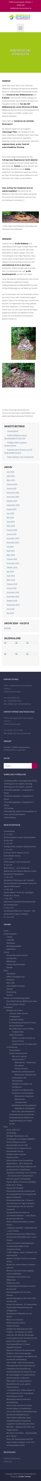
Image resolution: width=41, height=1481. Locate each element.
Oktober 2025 (12, 501)
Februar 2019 (12, 584)
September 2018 (13, 605)
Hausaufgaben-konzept (15, 986)
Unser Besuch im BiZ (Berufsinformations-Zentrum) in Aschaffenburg (18, 1399)
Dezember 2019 (13, 563)
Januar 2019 (11, 588)
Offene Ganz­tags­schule (15, 977)
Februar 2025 (12, 530)
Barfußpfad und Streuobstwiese (24, 1105)
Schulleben (8, 1007)
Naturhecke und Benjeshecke (23, 1072)
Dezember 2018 (13, 592)
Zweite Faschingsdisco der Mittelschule (21, 1356)
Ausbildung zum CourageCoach (24, 1044)
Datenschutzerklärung (12, 1458)
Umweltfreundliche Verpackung (18, 1421)
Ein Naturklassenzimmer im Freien (22, 1023)
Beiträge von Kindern (14, 1010)
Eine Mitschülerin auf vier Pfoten (21, 1029)
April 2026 (11, 476)
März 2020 (11, 555)
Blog (5, 1127)
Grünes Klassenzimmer (18, 1053)
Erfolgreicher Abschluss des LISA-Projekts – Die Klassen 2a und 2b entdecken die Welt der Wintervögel (20, 1332)
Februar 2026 (12, 484)
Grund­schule (11, 958)
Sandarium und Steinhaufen (23, 1093)
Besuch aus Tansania (14, 1320)
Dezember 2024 (13, 538)
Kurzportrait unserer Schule (17, 955)
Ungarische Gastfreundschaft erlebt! (20, 1424)
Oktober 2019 (12, 567)
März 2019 (11, 580)
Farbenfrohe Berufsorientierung (18, 1369)
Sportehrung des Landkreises (17, 1378)
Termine (9, 995)
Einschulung (11, 992)
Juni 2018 (10, 609)
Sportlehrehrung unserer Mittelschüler (21, 1234)
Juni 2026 (10, 472)
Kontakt (9, 967)
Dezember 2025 (13, 493)
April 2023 (11, 551)
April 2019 (11, 576)
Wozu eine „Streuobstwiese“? (23, 1111)
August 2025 (12, 509)
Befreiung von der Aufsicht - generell (18, 787)
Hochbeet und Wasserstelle (22, 1090)
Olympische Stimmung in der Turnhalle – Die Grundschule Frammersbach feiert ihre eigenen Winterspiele (20, 883)
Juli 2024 (10, 547)
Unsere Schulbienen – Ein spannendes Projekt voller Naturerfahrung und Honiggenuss (21, 1307)
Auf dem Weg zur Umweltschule (18, 1408)
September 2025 (13, 505)
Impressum (8, 1461)
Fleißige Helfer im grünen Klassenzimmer (20, 847)
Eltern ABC (10, 983)
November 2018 (13, 596)
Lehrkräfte (10, 940)
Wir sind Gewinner (16, 1026)
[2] (15, 319)
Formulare (10, 980)
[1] (23, 200)
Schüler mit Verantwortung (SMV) (17, 998)
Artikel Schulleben (16, 1035)
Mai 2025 (10, 518)
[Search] (34, 766)
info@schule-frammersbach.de (20, 8)
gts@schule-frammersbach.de (19, 733)
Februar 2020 (12, 559)
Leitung (9, 937)
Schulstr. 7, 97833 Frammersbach (17, 747)
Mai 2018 (10, 613)
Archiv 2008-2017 (13, 1130)
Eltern (6, 971)
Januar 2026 (11, 488)
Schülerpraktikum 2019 (15, 1445)
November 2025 (13, 497)
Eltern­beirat (10, 949)
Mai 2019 (10, 572)
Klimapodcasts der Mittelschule (21, 1118)
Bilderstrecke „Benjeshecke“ (26, 1075)
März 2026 (11, 480)
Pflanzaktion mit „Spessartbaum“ (19, 1381)
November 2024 (13, 542)
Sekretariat (10, 943)
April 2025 (11, 522)
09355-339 (20, 5)
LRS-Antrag (8, 808)
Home (6, 931)
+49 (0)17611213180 (15, 730)
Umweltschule (11, 1047)
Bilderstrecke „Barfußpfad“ (25, 1108)
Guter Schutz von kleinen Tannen (19, 1405)
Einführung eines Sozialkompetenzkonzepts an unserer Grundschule (21, 1286)
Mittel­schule (11, 961)
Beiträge (7, 628)
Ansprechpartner (10, 934)
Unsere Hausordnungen (15, 964)
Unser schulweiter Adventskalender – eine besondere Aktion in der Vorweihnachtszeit (20, 1246)
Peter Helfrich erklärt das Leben (18, 1418)
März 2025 (11, 526)
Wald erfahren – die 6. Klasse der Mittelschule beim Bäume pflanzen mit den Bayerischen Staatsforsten (20, 871)
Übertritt (9, 989)
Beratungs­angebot (13, 946)
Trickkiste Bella (18, 1032)
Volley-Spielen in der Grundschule (20, 457)
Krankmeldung (10, 817)
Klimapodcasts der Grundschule (21, 1114)
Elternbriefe (10, 974)
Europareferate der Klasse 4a (17, 1212)
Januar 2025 (11, 534)
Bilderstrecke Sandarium (24, 1096)
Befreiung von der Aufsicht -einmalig (18, 784)
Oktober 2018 (12, 601)
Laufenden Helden (16, 1020)
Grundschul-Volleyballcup (16, 1359)
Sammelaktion (12, 431)
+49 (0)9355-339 (13, 698)
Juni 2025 (10, 513)
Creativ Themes (24, 1477)
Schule (6, 952)
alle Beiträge (11, 1133)
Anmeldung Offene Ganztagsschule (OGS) (20, 781)
